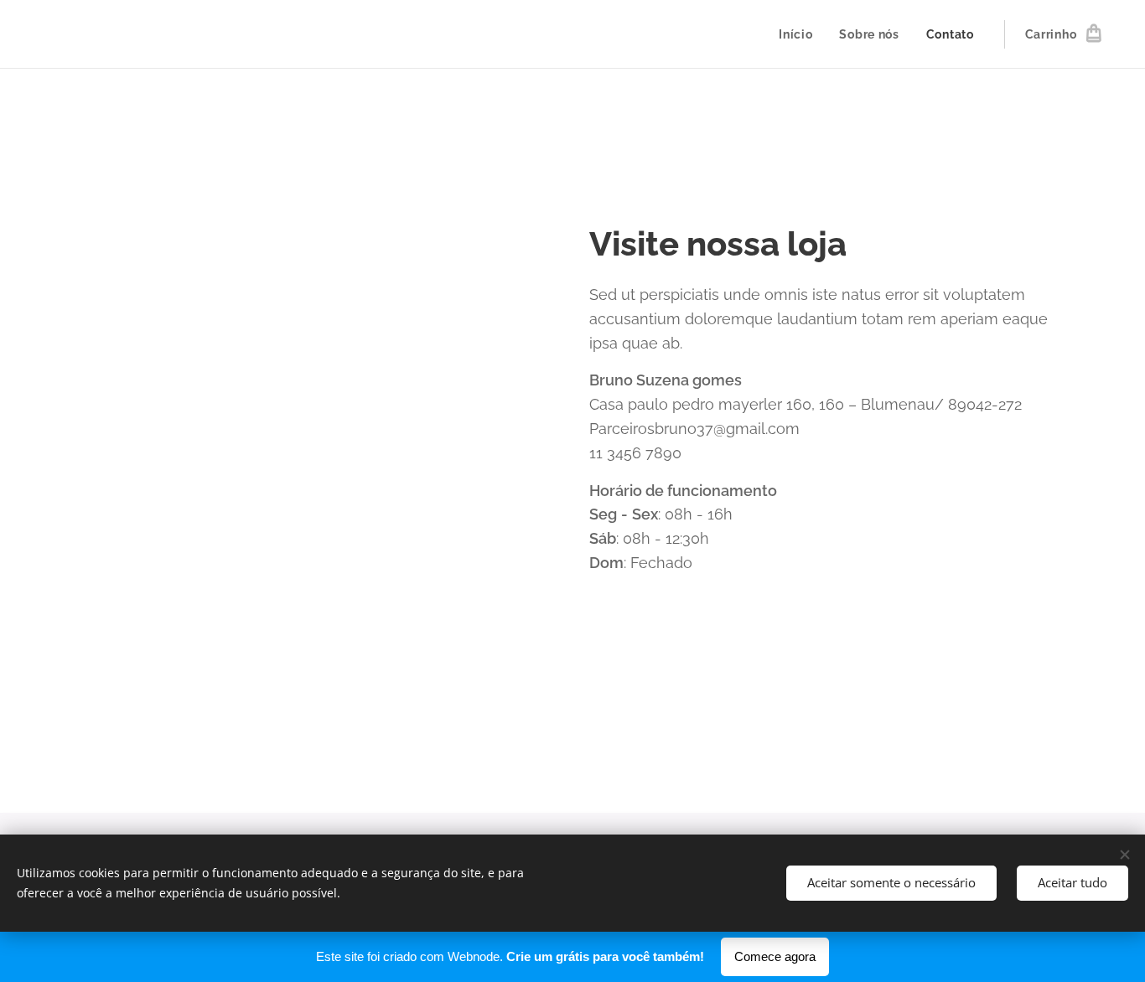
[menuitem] (800, 34)
